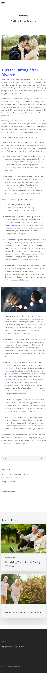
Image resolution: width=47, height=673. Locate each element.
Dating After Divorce (8, 481)
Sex (6, 607)
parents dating (13, 225)
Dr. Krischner (11, 377)
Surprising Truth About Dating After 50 (15, 474)
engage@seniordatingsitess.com (12, 647)
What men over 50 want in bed (12, 478)
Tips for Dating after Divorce (19, 72)
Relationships (24, 16)
